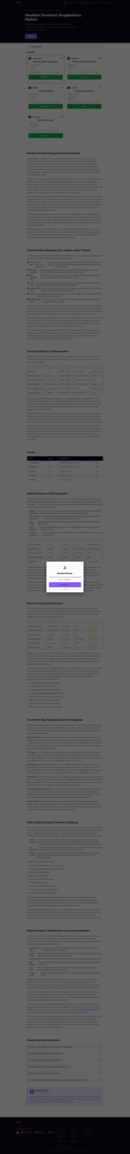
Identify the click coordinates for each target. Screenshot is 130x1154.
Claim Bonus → (65, 585)
